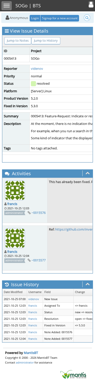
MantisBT (31, 352)
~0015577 (38, 260)
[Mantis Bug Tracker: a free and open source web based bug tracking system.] (73, 374)
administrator (25, 362)
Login (35, 18)
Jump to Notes (18, 40)
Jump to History (46, 40)
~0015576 (38, 212)
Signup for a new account (60, 18)
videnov (37, 68)
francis (12, 203)
